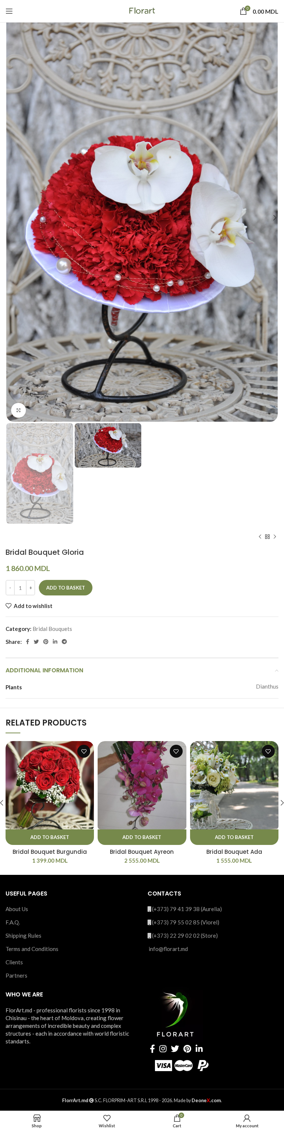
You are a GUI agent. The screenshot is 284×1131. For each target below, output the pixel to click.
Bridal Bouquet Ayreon (142, 852)
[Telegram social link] (64, 641)
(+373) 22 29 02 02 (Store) (185, 935)
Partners (16, 975)
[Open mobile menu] (9, 11)
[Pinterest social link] (46, 641)
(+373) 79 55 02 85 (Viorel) (185, 922)
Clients (14, 962)
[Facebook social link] (27, 641)
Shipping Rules (23, 935)
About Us (17, 909)
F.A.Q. (13, 922)
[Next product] (274, 536)
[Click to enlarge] (18, 410)
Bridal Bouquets (52, 628)
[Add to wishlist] (83, 751)
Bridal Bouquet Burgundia (50, 852)
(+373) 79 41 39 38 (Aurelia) (187, 909)
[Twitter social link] (36, 641)
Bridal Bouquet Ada (234, 852)
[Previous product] (260, 536)
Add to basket (65, 588)
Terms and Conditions (32, 948)
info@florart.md (168, 948)
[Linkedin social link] (55, 641)
